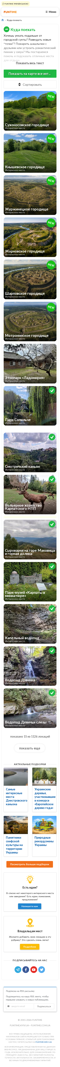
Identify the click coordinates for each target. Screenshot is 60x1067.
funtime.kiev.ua (44, 1042)
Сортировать (32, 84)
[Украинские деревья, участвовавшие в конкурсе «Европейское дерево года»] (44, 777)
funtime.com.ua (40, 1025)
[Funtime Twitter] (42, 969)
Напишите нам (29, 906)
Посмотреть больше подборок (29, 864)
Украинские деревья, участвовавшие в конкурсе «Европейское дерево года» (45, 798)
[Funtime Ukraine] (10, 12)
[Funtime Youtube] (34, 969)
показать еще (29, 748)
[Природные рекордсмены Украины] (44, 825)
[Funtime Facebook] (26, 969)
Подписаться (44, 1006)
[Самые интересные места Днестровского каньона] (16, 777)
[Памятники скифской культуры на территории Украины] (16, 825)
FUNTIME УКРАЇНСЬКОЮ (16, 4)
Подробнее (29, 946)
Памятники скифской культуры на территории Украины (14, 845)
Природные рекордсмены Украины (44, 841)
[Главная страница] (2, 20)
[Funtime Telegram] (19, 969)
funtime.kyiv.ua (19, 1025)
